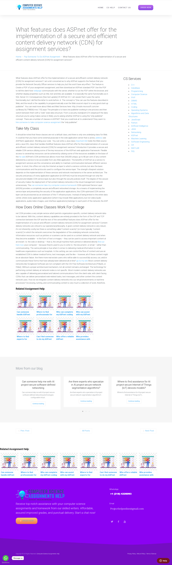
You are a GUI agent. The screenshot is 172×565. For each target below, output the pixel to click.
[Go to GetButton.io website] (5, 562)
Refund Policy (141, 554)
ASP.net (134, 135)
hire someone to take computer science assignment (38, 122)
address (98, 138)
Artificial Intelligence (139, 126)
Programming (137, 91)
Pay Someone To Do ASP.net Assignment (42, 57)
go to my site (82, 261)
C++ (133, 85)
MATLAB (135, 148)
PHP (133, 97)
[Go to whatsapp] (6, 558)
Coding (134, 107)
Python (134, 123)
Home (101, 8)
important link (81, 141)
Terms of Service (151, 554)
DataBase (135, 88)
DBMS (134, 100)
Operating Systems (139, 110)
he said (22, 157)
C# (132, 145)
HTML (134, 104)
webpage (37, 90)
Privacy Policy (131, 554)
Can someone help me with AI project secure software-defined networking (38, 384)
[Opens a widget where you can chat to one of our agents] (163, 561)
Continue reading (38, 404)
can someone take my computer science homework (54, 185)
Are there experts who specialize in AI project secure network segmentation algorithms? (86, 384)
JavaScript (135, 119)
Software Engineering (140, 142)
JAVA (133, 129)
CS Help (111, 8)
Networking (136, 132)
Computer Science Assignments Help (48, 554)
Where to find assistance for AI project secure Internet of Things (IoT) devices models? (133, 384)
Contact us (124, 8)
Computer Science (139, 94)
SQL (133, 151)
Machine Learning (138, 138)
